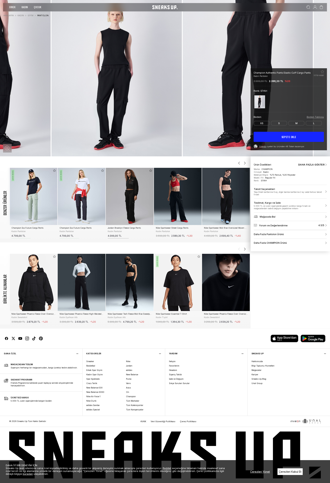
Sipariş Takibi (175, 374)
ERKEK (12, 7)
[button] (7, 148)
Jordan (129, 366)
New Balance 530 (94, 388)
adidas (129, 370)
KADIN (25, 7)
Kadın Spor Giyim (94, 374)
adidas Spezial (93, 409)
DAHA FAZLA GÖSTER (311, 164)
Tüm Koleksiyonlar (134, 405)
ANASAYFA (8, 15)
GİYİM (30, 15)
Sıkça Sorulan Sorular (179, 383)
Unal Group (257, 383)
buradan (28, 473)
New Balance (132, 374)
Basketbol (90, 366)
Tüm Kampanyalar (134, 409)
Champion (131, 396)
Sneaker (90, 361)
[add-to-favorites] (54, 170)
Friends (262, 146)
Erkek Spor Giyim (94, 370)
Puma (128, 379)
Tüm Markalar (132, 401)
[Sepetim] (321, 7)
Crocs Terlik (91, 383)
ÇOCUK (37, 7)
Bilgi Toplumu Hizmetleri (263, 366)
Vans (128, 383)
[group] (33, 203)
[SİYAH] (260, 102)
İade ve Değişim (176, 379)
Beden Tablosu (315, 117)
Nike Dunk (91, 401)
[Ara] (308, 7)
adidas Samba (92, 405)
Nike (128, 361)
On (127, 392)
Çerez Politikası (188, 421)
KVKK (143, 421)
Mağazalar (256, 370)
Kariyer (255, 374)
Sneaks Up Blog (259, 379)
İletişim (172, 361)
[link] (290, 192)
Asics (128, 388)
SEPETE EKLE (288, 137)
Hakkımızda (257, 361)
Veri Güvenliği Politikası (163, 421)
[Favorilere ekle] (322, 71)
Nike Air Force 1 (93, 396)
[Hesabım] (315, 7)
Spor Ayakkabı (93, 379)
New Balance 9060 (95, 392)
